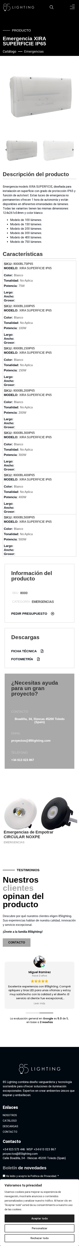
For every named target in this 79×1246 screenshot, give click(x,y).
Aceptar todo (39, 1218)
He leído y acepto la (32, 1176)
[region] (39, 1212)
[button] (72, 7)
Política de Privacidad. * (44, 1176)
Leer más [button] (39, 1003)
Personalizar (39, 1228)
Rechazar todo (39, 1238)
